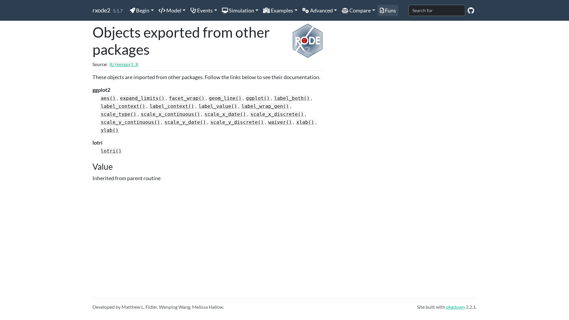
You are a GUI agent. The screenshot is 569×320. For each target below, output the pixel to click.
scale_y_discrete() (237, 122)
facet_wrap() (186, 98)
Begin (142, 10)
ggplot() (258, 98)
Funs (390, 10)
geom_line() (225, 98)
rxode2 (101, 10)
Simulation (241, 10)
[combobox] (436, 10)
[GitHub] (471, 10)
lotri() (111, 151)
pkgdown (455, 307)
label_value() (218, 106)
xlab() (305, 122)
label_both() (292, 98)
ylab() (110, 130)
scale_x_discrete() (277, 114)
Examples (281, 10)
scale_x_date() (225, 114)
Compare (360, 10)
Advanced (321, 10)
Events (204, 10)
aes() (108, 98)
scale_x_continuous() (170, 114)
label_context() (123, 106)
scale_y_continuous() (130, 122)
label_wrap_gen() (265, 106)
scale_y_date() (185, 122)
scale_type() (118, 114)
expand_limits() (142, 98)
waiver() (280, 122)
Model (173, 10)
